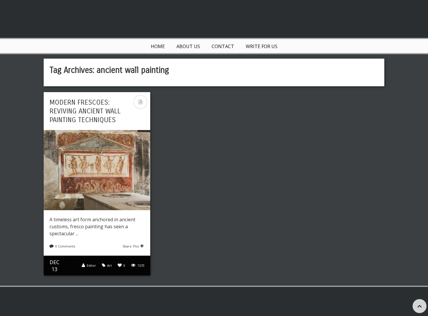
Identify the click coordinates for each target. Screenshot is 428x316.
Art (109, 265)
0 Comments (65, 246)
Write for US (261, 46)
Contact (223, 46)
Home (158, 46)
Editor (91, 265)
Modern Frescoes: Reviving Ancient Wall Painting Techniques (85, 111)
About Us (188, 46)
